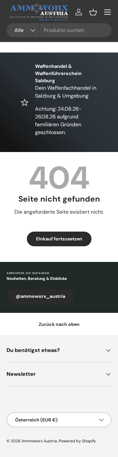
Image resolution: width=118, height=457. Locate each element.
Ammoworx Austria (39, 441)
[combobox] (59, 30)
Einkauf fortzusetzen (59, 239)
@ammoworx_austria (40, 296)
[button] (93, 12)
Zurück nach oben (59, 324)
